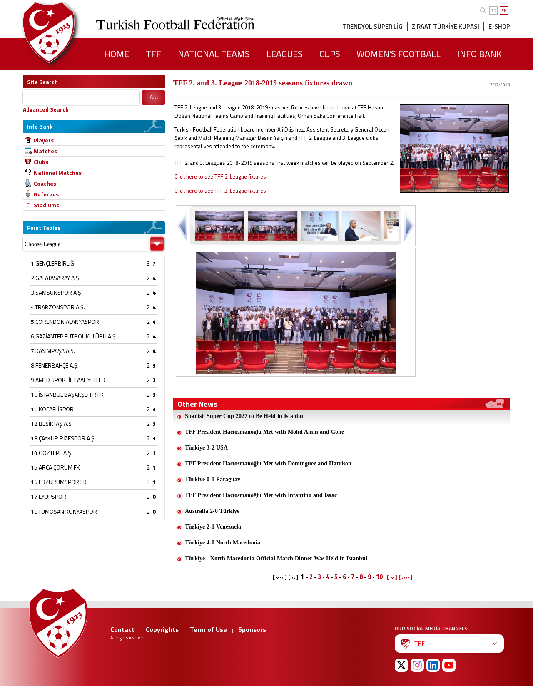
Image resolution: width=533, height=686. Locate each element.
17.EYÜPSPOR (48, 496)
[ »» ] (406, 577)
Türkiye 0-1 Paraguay (212, 479)
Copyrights (162, 629)
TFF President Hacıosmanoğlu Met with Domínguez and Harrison (268, 463)
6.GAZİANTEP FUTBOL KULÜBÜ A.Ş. (74, 336)
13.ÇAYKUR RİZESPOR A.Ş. (63, 438)
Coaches (45, 183)
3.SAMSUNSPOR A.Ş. (56, 292)
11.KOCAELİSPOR (52, 409)
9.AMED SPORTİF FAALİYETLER (68, 379)
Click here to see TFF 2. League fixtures (220, 176)
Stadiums (46, 205)
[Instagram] (417, 665)
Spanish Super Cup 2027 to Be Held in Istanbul (245, 416)
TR (493, 10)
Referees (46, 194)
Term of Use (208, 629)
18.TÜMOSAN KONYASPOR (64, 511)
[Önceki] (183, 225)
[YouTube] (449, 665)
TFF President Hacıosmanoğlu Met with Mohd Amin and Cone (264, 432)
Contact (122, 629)
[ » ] (392, 577)
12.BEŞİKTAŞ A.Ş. (52, 423)
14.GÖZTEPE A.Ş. (51, 452)
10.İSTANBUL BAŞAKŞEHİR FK (67, 394)
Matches (45, 151)
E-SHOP (499, 26)
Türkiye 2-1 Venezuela (213, 527)
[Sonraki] (408, 225)
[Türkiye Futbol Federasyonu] (62, 32)
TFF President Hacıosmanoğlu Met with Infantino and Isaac (261, 495)
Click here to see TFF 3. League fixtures (220, 190)
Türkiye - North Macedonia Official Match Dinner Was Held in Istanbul (276, 558)
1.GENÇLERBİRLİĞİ (53, 263)
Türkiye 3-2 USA (206, 448)
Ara (153, 97)
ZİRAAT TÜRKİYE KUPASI (445, 26)
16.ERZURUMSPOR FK (59, 481)
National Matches (58, 172)
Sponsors (252, 629)
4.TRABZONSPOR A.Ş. (58, 307)
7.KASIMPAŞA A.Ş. (53, 350)
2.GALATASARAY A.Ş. (55, 277)
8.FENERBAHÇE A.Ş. (55, 365)
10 (379, 577)
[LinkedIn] (433, 665)
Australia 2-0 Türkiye (212, 511)
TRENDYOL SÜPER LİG (372, 26)
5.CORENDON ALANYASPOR (65, 321)
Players (44, 140)
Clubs (41, 161)
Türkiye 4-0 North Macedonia (222, 542)
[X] (401, 665)
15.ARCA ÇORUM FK (55, 467)
